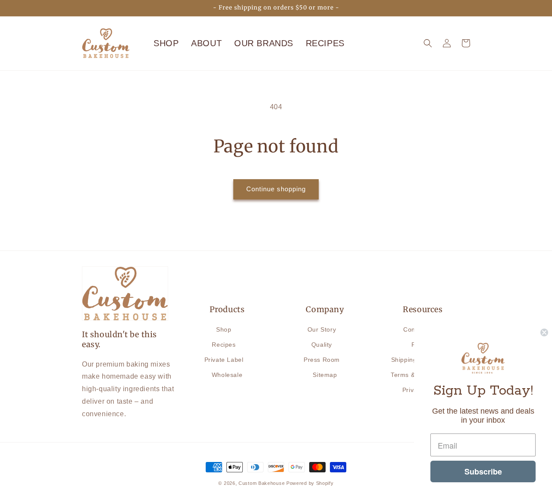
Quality (321, 344)
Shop (166, 43)
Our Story (321, 329)
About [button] (206, 43)
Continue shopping (276, 189)
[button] (427, 43)
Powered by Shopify (310, 483)
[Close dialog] (544, 332)
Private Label (224, 359)
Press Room (322, 359)
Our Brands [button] (263, 43)
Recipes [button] (325, 43)
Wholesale (227, 374)
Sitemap (325, 374)
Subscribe (483, 471)
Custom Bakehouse (261, 483)
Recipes (223, 344)
